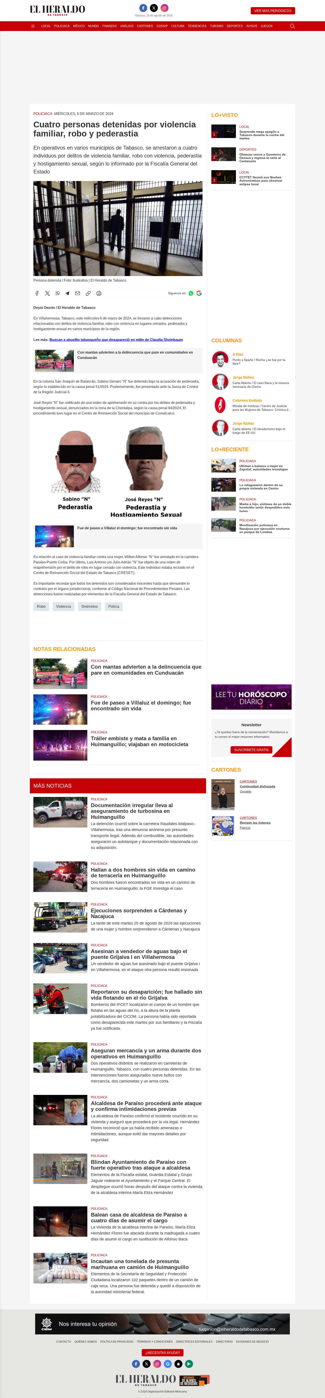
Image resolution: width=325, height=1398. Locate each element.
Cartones (145, 26)
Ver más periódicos (272, 11)
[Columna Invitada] (220, 405)
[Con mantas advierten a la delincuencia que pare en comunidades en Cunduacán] (60, 673)
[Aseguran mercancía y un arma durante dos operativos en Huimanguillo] (60, 1066)
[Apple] (178, 1364)
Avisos (251, 26)
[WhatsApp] (58, 293)
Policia (113, 606)
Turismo (216, 26)
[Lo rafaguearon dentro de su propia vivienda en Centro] (223, 485)
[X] (154, 8)
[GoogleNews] (168, 1364)
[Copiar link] (88, 293)
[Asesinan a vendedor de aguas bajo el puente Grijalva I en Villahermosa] (60, 960)
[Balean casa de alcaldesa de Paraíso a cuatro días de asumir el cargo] (60, 1227)
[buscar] (292, 26)
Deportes (235, 26)
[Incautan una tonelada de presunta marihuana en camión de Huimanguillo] (60, 1276)
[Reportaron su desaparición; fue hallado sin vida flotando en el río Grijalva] (60, 1010)
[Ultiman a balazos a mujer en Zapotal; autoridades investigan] (223, 466)
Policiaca (62, 26)
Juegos (267, 26)
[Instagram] (164, 8)
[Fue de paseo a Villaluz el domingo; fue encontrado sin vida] (60, 709)
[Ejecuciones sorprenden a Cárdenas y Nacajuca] (60, 920)
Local (46, 26)
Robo (41, 606)
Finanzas (109, 26)
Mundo (93, 26)
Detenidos (90, 606)
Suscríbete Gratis (251, 750)
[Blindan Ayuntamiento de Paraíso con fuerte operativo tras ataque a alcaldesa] (60, 1177)
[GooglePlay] (189, 1364)
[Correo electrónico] (77, 293)
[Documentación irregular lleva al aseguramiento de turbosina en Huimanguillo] (60, 826)
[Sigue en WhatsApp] (191, 293)
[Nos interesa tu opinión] (162, 1324)
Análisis (127, 26)
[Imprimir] (98, 293)
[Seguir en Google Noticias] (199, 293)
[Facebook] (143, 8)
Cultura (177, 26)
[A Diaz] (220, 359)
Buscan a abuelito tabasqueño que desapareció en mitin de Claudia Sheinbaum (116, 340)
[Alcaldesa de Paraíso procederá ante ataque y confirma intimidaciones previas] (60, 1121)
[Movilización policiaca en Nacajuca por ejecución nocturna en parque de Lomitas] (223, 526)
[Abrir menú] (33, 26)
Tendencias (197, 26)
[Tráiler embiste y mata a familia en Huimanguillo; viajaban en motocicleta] (60, 745)
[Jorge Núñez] (220, 382)
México (79, 26)
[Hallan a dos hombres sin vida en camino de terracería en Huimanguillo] (60, 879)
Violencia (63, 606)
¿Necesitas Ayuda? (162, 1353)
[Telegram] (67, 293)
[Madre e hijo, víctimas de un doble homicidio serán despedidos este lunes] (223, 505)
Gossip (162, 26)
